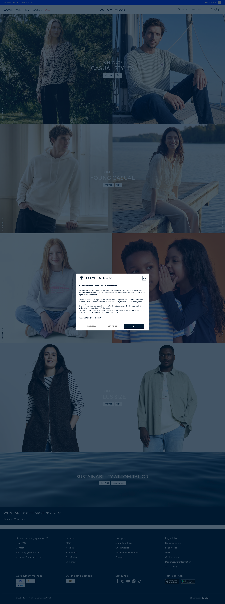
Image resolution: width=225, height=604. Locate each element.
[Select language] (144, 278)
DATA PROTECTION (85, 318)
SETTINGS (112, 326)
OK (133, 326)
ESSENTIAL (91, 326)
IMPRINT (98, 318)
